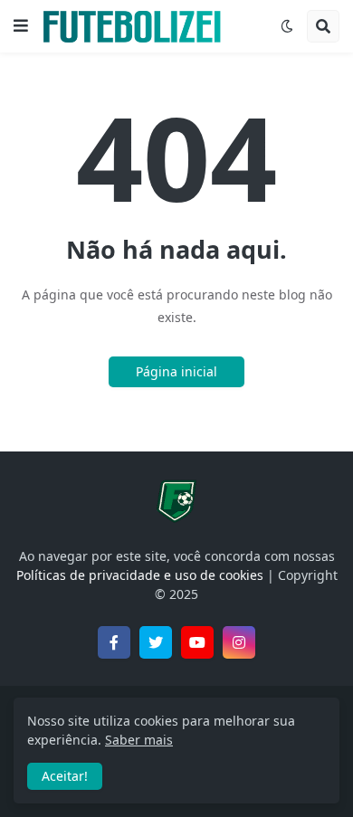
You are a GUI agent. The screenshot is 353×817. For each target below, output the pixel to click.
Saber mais (139, 739)
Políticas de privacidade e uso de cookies (139, 575)
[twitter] (155, 642)
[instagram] (239, 642)
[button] (21, 26)
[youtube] (197, 642)
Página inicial (176, 371)
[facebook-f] (114, 642)
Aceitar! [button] (65, 775)
